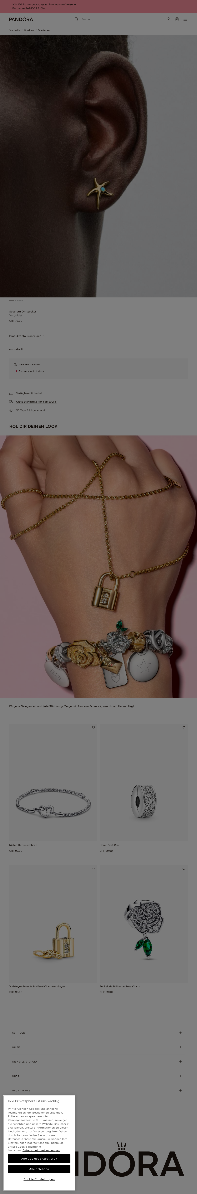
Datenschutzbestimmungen (41, 1150)
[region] (39, 1143)
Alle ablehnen (39, 1169)
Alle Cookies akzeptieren (39, 1158)
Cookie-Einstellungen (39, 1179)
